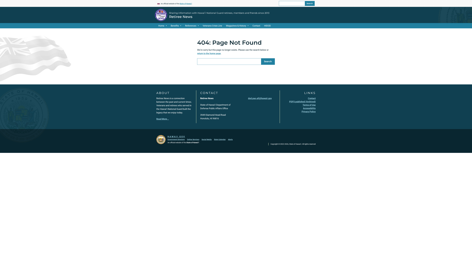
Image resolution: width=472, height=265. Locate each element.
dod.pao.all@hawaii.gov (260, 98)
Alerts (230, 139)
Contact (256, 25)
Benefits (175, 25)
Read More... (162, 119)
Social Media (207, 139)
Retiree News (180, 17)
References (190, 25)
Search (310, 3)
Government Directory (176, 139)
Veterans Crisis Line (212, 25)
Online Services (193, 139)
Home (161, 25)
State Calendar (220, 139)
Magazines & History (236, 25)
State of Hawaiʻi (186, 4)
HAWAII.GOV (176, 136)
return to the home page (209, 53)
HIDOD (267, 25)
